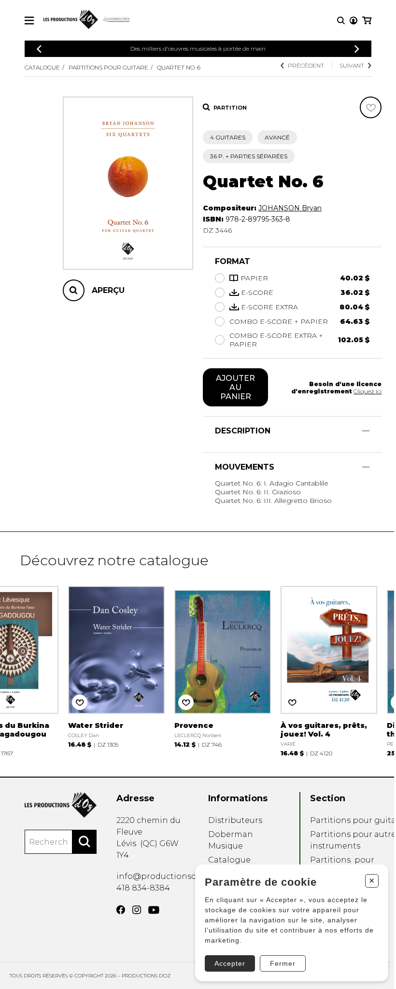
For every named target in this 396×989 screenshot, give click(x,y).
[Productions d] (61, 805)
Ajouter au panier (235, 387)
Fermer (283, 963)
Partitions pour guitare (108, 67)
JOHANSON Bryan (290, 208)
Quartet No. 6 (178, 67)
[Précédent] (39, 49)
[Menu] (29, 20)
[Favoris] (371, 107)
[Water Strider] (116, 666)
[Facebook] (120, 910)
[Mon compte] (353, 20)
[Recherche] (341, 20)
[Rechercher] (84, 842)
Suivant (351, 65)
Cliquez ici (368, 391)
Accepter (229, 963)
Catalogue (42, 67)
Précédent (306, 65)
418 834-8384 (143, 887)
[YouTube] (153, 910)
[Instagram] (136, 910)
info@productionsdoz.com (170, 876)
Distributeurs (235, 820)
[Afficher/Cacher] (365, 431)
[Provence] (222, 666)
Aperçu (108, 290)
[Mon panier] (366, 20)
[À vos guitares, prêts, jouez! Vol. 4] (329, 670)
